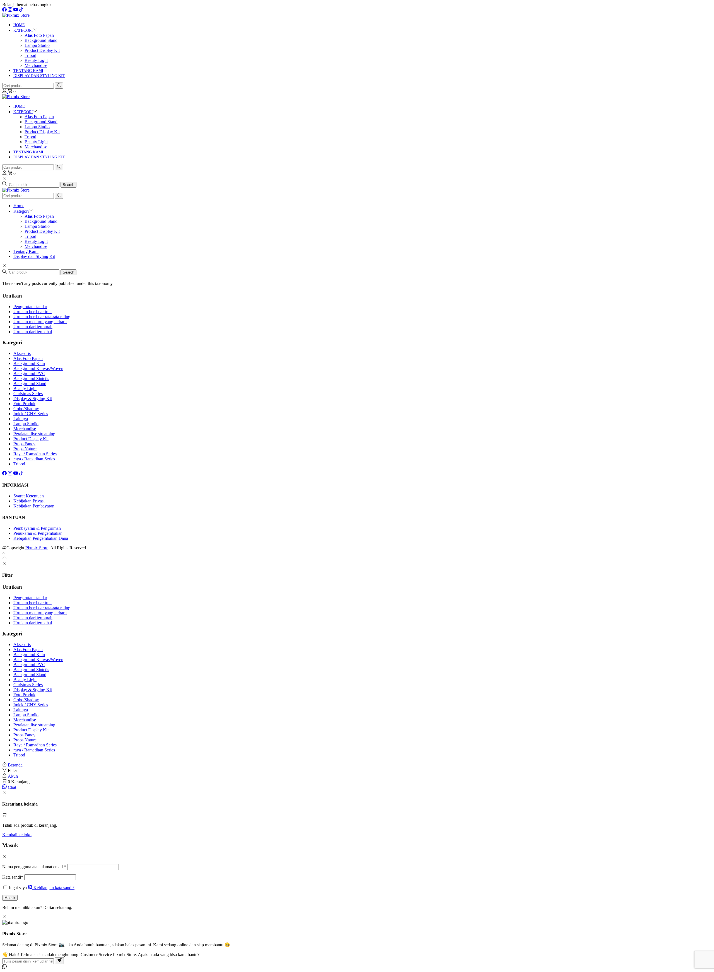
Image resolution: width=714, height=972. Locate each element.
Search (68, 185)
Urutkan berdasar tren (32, 311)
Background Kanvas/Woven (38, 368)
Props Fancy (24, 443)
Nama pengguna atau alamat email (34, 866)
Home (19, 25)
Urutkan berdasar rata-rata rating (41, 316)
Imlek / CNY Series (30, 413)
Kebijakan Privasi (29, 501)
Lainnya (20, 418)
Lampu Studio (37, 45)
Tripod (30, 55)
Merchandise (36, 65)
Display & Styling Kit (32, 398)
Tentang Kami (28, 71)
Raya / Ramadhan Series (35, 453)
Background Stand (41, 40)
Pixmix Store (36, 547)
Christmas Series (28, 393)
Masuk (9, 898)
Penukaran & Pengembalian (37, 533)
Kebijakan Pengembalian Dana (40, 538)
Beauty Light (36, 60)
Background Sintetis (31, 378)
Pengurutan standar (30, 306)
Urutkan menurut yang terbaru (40, 321)
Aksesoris (22, 353)
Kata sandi (12, 877)
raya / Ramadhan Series (34, 458)
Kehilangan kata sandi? (53, 887)
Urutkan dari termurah (32, 326)
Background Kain (29, 363)
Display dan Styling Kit (39, 76)
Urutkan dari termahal (32, 331)
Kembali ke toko (17, 834)
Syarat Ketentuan (28, 496)
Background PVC (29, 373)
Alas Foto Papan (39, 35)
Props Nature (25, 448)
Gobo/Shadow (26, 408)
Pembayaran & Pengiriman (37, 528)
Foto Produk (24, 403)
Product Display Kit (42, 50)
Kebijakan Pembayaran (33, 506)
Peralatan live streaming (34, 433)
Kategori (23, 30)
